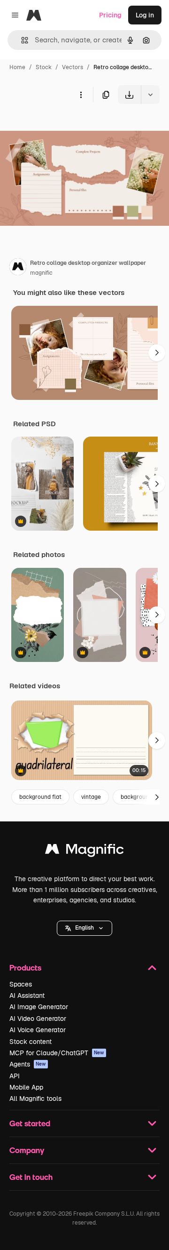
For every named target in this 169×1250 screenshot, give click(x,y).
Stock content (30, 1041)
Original (60, 125)
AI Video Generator (37, 1018)
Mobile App (26, 1087)
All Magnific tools (35, 1098)
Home (17, 67)
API (14, 1076)
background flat (40, 797)
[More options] (80, 94)
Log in (145, 15)
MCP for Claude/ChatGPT (56, 1053)
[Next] (156, 353)
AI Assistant (27, 995)
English (84, 928)
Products (25, 967)
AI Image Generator (38, 1007)
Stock (44, 67)
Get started (29, 1123)
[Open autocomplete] (21, 40)
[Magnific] (84, 851)
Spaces (20, 984)
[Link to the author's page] (17, 268)
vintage (91, 797)
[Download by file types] (150, 94)
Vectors (72, 67)
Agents (27, 1064)
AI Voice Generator (37, 1030)
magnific (41, 273)
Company (26, 1150)
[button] (84, 928)
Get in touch (31, 1177)
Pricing (110, 15)
